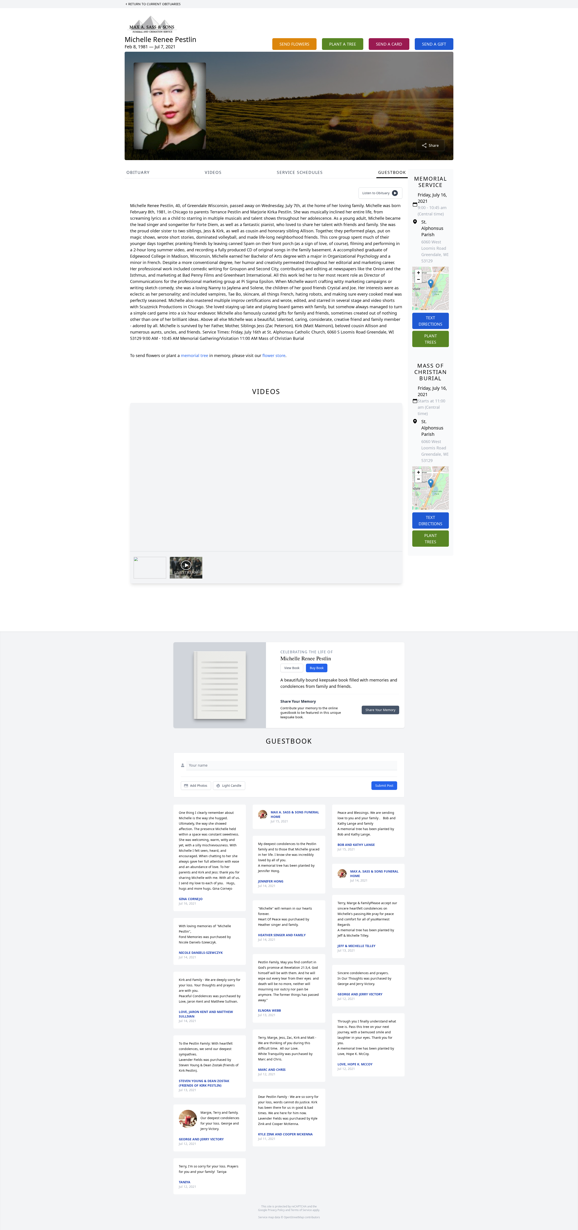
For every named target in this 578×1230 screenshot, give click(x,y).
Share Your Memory (380, 710)
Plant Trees (430, 339)
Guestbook (392, 172)
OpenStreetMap (294, 1217)
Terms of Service (301, 1210)
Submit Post (384, 785)
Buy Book (317, 668)
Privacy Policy (276, 1210)
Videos (213, 172)
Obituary (137, 172)
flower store (273, 355)
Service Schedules (300, 172)
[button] (431, 283)
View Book (291, 668)
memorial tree (194, 355)
